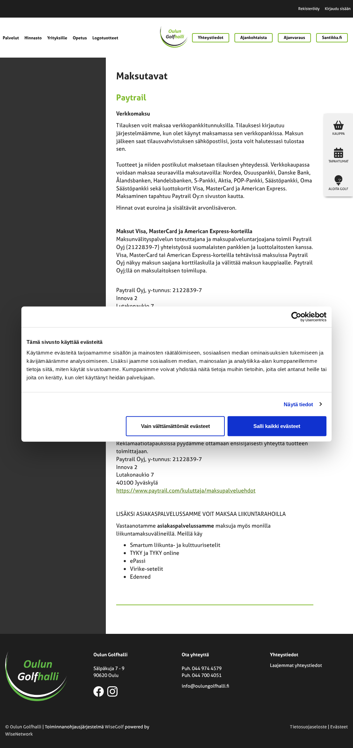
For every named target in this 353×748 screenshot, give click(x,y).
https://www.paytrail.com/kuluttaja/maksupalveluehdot (185, 490)
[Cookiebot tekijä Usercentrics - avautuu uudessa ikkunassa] (296, 316)
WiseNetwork (19, 734)
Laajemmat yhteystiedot (296, 665)
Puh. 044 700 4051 (202, 675)
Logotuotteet (105, 38)
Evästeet (339, 727)
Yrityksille (57, 38)
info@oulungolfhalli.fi (205, 685)
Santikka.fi (332, 37)
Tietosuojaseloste (308, 727)
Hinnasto (33, 38)
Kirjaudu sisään (338, 8)
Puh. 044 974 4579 (202, 668)
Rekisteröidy (309, 8)
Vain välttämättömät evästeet (175, 426)
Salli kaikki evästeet (276, 426)
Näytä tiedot (298, 404)
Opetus (80, 38)
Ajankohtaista (253, 37)
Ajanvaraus (294, 37)
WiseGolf (114, 727)
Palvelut (11, 38)
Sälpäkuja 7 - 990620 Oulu (108, 671)
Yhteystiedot (210, 37)
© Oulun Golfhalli (23, 727)
